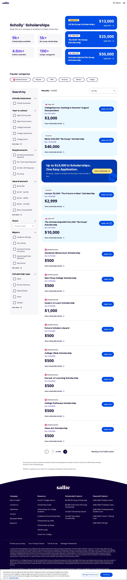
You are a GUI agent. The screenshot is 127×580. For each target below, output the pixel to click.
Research (13, 523)
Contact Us (14, 505)
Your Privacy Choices (36, 543)
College (92, 79)
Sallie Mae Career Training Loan (103, 517)
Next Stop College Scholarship (60, 278)
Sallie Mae (14, 509)
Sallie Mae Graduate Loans (103, 505)
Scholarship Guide (44, 505)
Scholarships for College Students (47, 510)
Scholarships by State (46, 521)
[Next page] (65, 452)
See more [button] (15, 144)
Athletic (78, 79)
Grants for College (45, 534)
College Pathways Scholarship (60, 403)
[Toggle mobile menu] (124, 3)
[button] (69, 543)
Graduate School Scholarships (49, 516)
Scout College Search (46, 500)
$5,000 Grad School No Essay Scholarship (76, 506)
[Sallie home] (5, 3)
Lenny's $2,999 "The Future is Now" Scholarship (70, 193)
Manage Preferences (90, 574)
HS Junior (39, 79)
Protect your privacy (17, 543)
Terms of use (52, 543)
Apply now (105, 109)
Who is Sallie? (15, 500)
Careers (13, 514)
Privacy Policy (14, 578)
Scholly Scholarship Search (75, 512)
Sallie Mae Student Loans (103, 500)
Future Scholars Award (57, 328)
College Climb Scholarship (58, 353)
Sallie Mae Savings (100, 523)
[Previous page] (47, 452)
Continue (106, 574)
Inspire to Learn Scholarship (60, 303)
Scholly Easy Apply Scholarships (72, 517)
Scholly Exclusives (21, 79)
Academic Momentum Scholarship (62, 253)
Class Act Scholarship (56, 428)
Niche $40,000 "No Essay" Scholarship (64, 139)
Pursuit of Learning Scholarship (61, 378)
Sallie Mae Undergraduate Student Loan (103, 510)
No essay (65, 79)
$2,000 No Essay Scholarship (76, 500)
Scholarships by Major (46, 525)
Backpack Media (16, 519)
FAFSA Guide (43, 530)
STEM (51, 79)
